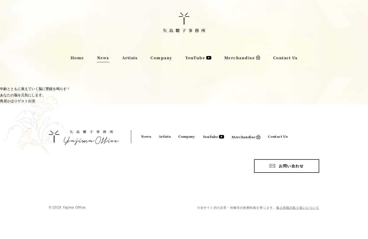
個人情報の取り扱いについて (297, 208)
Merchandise (239, 57)
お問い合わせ (291, 166)
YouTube (195, 57)
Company (161, 57)
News (103, 57)
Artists (130, 57)
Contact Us (285, 57)
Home (77, 57)
